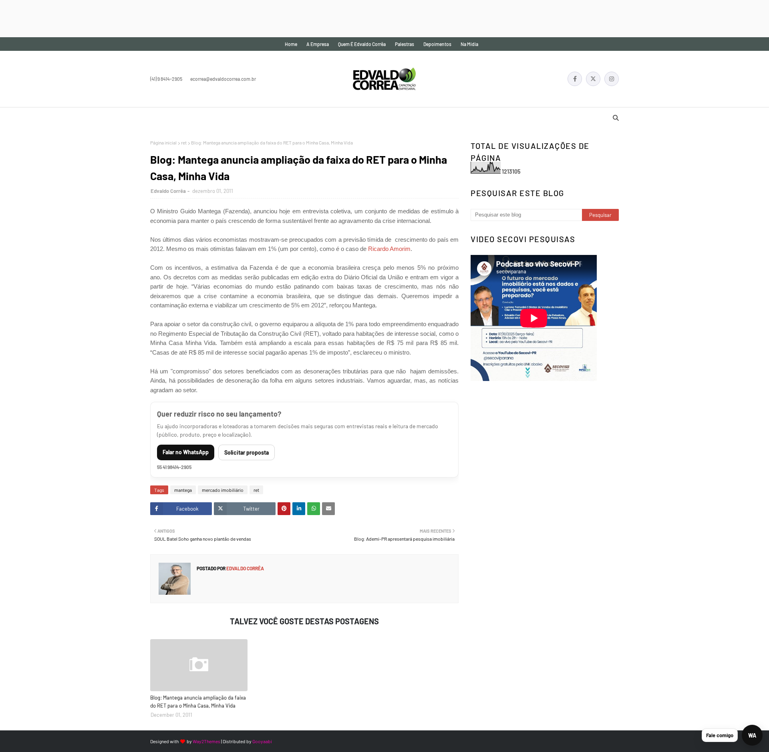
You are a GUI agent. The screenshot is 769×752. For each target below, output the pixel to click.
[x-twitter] (593, 79)
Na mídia (469, 44)
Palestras (404, 44)
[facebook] (575, 79)
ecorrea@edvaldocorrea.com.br (223, 79)
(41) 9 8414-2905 (166, 79)
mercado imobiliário (223, 490)
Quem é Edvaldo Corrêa (362, 44)
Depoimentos (437, 44)
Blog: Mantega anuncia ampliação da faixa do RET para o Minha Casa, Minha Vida (198, 701)
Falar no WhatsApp (186, 452)
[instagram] (611, 79)
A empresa (317, 44)
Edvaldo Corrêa (168, 191)
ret (184, 142)
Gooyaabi (262, 741)
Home (291, 44)
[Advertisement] (146, 18)
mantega (183, 490)
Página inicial (163, 142)
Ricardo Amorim (389, 248)
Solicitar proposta (246, 452)
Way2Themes (206, 741)
